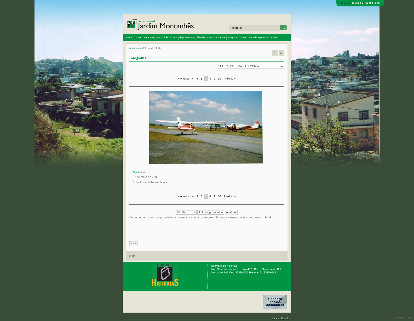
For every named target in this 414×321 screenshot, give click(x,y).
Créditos (285, 318)
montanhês (162, 37)
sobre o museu (134, 37)
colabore (149, 37)
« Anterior (183, 78)
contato (274, 37)
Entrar (275, 318)
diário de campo (204, 37)
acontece (220, 37)
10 (219, 78)
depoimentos (186, 37)
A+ (275, 53)
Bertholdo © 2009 (402, 317)
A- (281, 53)
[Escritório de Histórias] (165, 285)
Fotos (150, 48)
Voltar (133, 243)
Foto (158, 48)
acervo (174, 37)
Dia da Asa (139, 172)
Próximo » (230, 78)
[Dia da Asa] (206, 163)
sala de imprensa (258, 37)
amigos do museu (237, 37)
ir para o (360, 2)
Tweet (132, 255)
